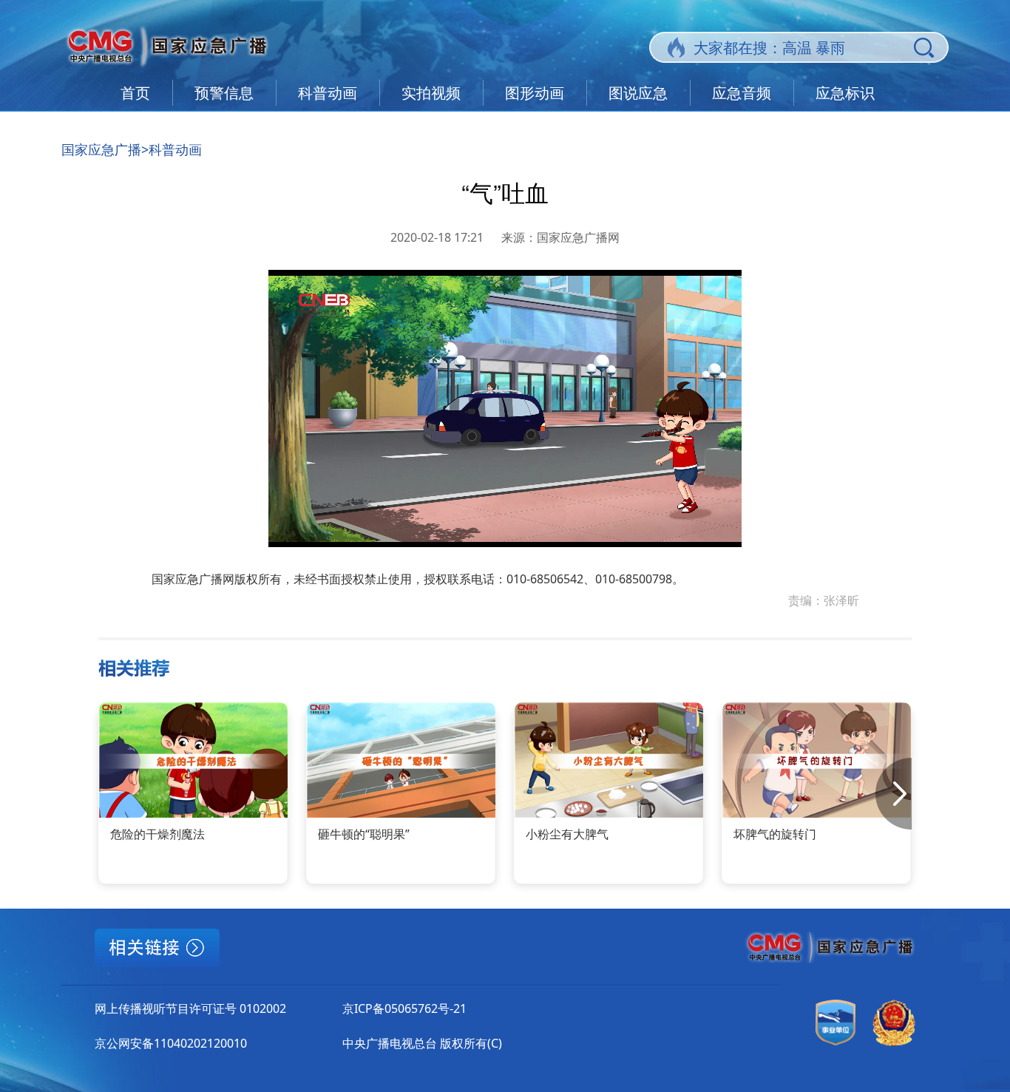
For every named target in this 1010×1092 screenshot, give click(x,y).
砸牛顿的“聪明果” (364, 834)
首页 (135, 93)
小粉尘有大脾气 (567, 834)
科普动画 (327, 93)
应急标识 (845, 93)
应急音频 (741, 93)
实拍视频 (431, 93)
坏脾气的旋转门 (774, 834)
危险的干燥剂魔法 (157, 834)
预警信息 (224, 93)
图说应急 (638, 93)
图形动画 (534, 93)
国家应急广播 (101, 149)
